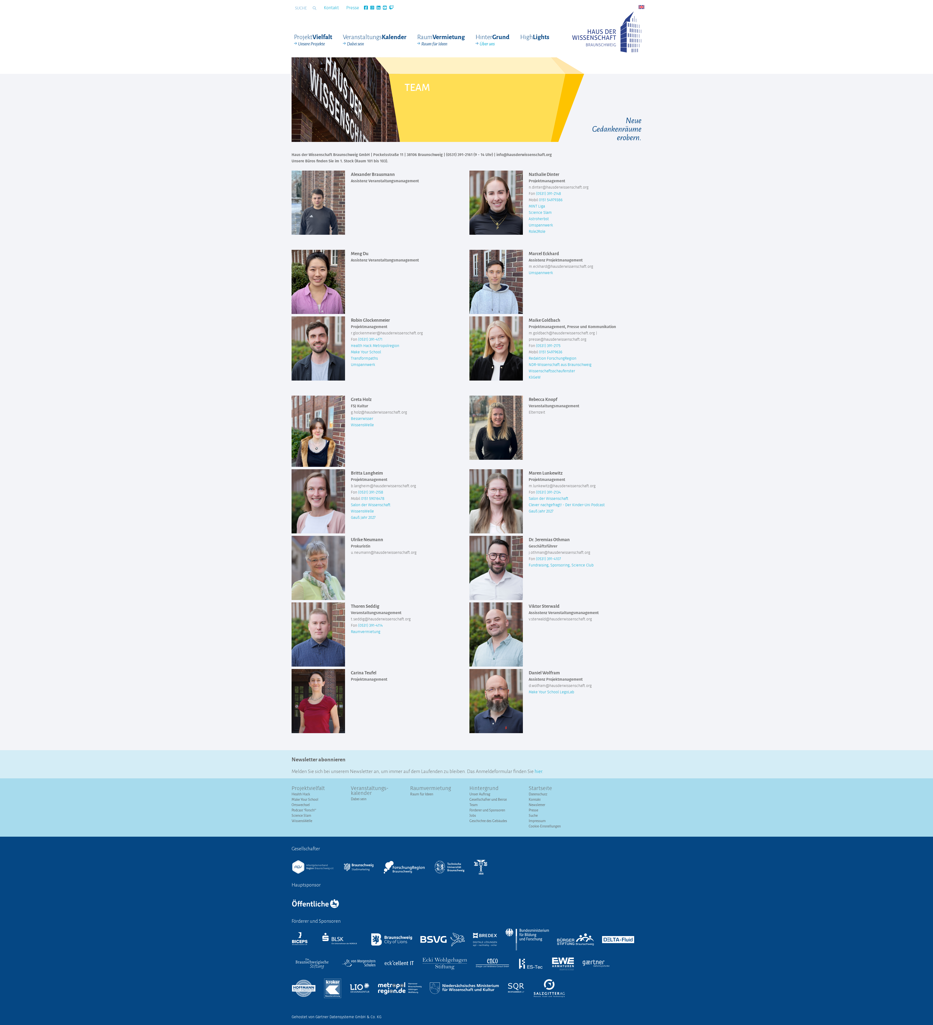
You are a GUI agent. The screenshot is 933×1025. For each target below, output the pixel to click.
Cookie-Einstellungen (545, 826)
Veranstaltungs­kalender (370, 791)
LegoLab (567, 692)
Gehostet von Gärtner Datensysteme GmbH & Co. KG (336, 1017)
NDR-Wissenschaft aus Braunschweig (560, 365)
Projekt (313, 40)
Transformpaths (364, 358)
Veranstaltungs (374, 40)
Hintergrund (484, 788)
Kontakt (331, 8)
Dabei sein (358, 798)
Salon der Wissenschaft (370, 505)
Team (473, 804)
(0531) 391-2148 (548, 194)
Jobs (472, 815)
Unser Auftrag (479, 794)
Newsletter (537, 804)
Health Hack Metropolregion (375, 346)
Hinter (492, 40)
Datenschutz (538, 794)
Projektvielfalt (308, 788)
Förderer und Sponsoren (487, 810)
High (534, 36)
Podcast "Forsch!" (304, 810)
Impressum (537, 820)
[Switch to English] (641, 7)
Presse (352, 8)
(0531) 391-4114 (370, 625)
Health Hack (301, 794)
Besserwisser (362, 419)
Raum (441, 40)
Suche (533, 815)
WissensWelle (362, 425)
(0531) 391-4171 (370, 339)
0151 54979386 (550, 200)
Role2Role (537, 232)
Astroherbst (539, 219)
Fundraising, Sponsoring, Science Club (561, 565)
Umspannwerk (541, 225)
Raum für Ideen (421, 794)
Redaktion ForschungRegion (552, 358)
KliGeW (535, 377)
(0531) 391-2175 (548, 346)
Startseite (540, 788)
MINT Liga (537, 206)
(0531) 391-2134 (548, 492)
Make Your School (366, 352)
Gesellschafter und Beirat (488, 799)
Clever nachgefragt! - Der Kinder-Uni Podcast (567, 505)
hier (538, 770)
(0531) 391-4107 (548, 559)
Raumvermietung (365, 632)
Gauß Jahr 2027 (363, 518)
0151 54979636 (550, 352)
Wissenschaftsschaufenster (552, 371)
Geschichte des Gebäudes (488, 820)
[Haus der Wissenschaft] (606, 31)
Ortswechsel (301, 804)
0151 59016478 (372, 499)
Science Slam (540, 213)
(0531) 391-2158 (370, 492)
